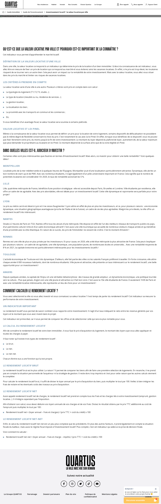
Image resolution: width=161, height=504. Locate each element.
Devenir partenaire (51, 494)
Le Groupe (98, 4)
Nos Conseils (72, 4)
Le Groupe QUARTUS (13, 494)
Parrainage (32, 494)
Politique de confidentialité (90, 495)
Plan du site (71, 494)
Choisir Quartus (85, 4)
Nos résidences (42, 4)
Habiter (54, 4)
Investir (62, 4)
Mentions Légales (109, 494)
